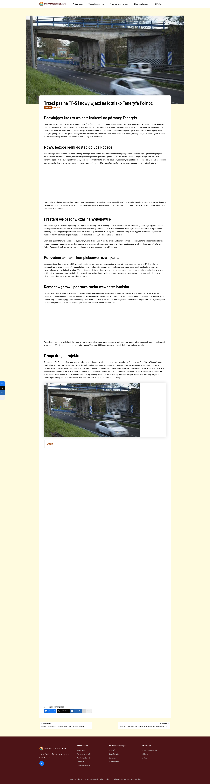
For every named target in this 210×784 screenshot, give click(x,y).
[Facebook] (2, 383)
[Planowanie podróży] (84, 754)
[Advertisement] (105, 182)
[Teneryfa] (112, 750)
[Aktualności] (81, 750)
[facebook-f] (41, 763)
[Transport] (80, 761)
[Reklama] (145, 754)
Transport (48, 107)
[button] (84, 4)
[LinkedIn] (2, 392)
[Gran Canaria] (114, 754)
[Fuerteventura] (114, 761)
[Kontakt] (144, 758)
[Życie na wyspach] (83, 765)
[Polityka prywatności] (149, 750)
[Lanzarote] (112, 758)
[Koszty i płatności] (83, 758)
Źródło (50, 444)
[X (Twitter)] (2, 388)
